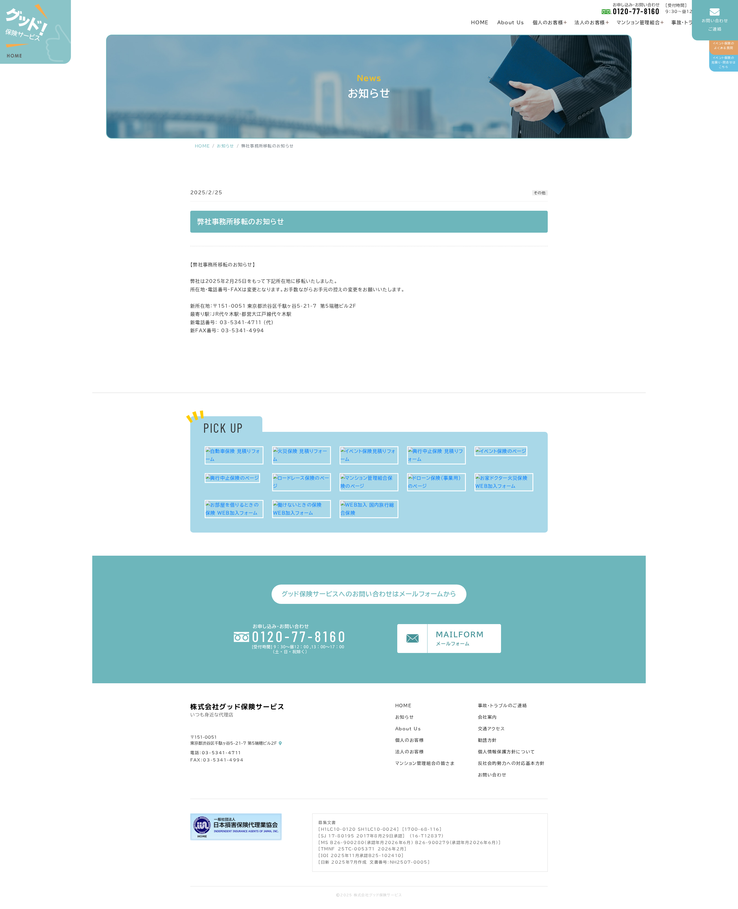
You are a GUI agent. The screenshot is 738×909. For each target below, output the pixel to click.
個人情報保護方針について (506, 752)
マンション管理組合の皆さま (425, 763)
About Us (510, 22)
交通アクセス (491, 729)
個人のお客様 (548, 22)
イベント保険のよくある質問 (723, 45)
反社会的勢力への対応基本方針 (511, 763)
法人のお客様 (590, 22)
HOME (479, 22)
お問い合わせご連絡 (715, 25)
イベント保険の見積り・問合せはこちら (723, 62)
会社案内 (487, 717)
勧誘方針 (487, 740)
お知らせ (225, 146)
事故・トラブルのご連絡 (502, 705)
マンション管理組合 (638, 22)
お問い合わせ (492, 775)
